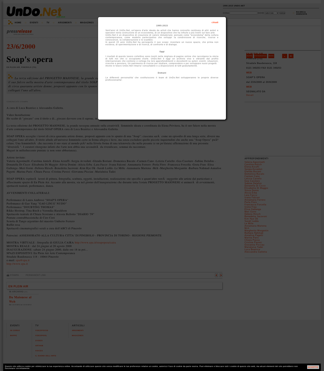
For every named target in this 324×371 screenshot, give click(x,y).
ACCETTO (313, 367)
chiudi (215, 22)
